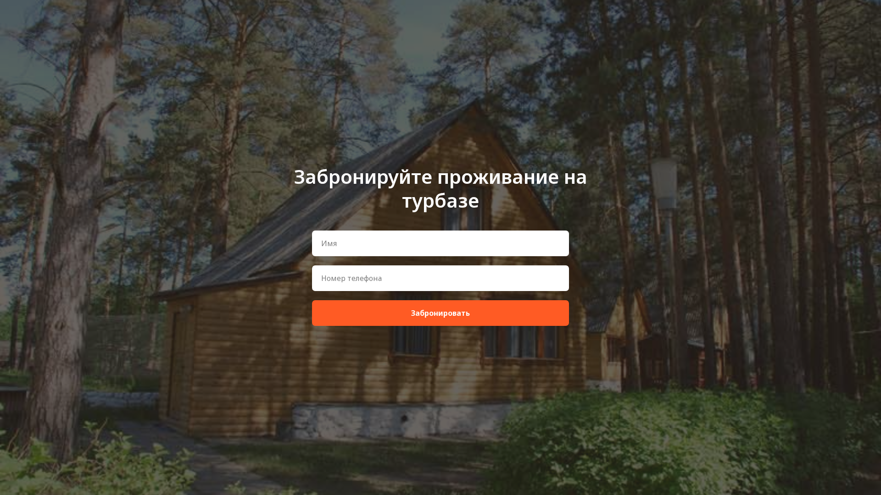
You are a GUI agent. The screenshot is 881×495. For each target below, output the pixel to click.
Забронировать (440, 313)
